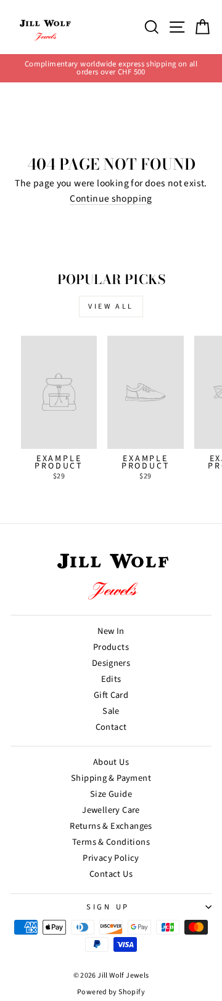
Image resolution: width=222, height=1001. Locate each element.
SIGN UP (108, 906)
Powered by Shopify (111, 992)
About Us (111, 762)
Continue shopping (111, 199)
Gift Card (111, 695)
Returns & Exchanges (111, 826)
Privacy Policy (111, 858)
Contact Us (111, 874)
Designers (111, 663)
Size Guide (111, 794)
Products (111, 647)
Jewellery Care (110, 810)
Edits (111, 679)
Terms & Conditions (111, 842)
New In (110, 631)
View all (111, 306)
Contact (111, 727)
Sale (111, 711)
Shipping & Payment (111, 778)
